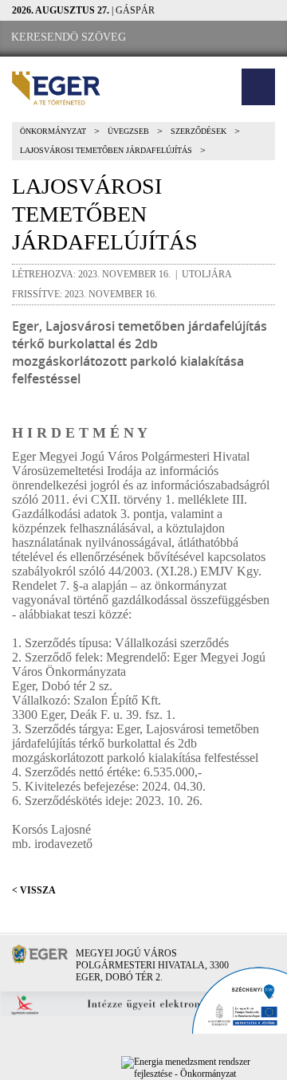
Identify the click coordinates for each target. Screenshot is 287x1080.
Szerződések (198, 131)
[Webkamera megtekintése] (229, 38)
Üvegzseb (128, 131)
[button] (258, 87)
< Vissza (34, 890)
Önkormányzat (53, 131)
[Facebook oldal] (184, 38)
